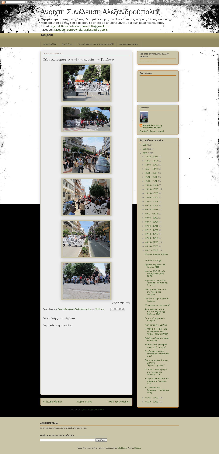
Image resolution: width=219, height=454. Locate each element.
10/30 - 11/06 (151, 185)
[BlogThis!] (114, 309)
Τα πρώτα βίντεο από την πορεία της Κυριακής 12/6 (156, 381)
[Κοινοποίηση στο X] (117, 309)
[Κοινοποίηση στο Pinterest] (123, 309)
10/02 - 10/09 (152, 201)
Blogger (137, 448)
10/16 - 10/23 (152, 193)
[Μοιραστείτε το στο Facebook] (120, 309)
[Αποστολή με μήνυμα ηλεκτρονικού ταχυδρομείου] (111, 309)
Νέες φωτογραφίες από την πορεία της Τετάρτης (155, 292)
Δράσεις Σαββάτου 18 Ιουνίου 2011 (155, 265)
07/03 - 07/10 (152, 238)
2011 (145, 153)
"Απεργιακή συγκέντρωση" (157, 305)
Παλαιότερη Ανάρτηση (118, 401)
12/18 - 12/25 (152, 156)
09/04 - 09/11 (151, 218)
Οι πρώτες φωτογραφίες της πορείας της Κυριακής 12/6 (156, 372)
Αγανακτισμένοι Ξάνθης (156, 325)
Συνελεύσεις (67, 44)
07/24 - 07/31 (152, 226)
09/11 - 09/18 (151, 214)
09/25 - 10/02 (152, 205)
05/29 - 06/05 (152, 402)
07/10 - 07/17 (152, 234)
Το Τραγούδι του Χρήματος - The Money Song (157, 390)
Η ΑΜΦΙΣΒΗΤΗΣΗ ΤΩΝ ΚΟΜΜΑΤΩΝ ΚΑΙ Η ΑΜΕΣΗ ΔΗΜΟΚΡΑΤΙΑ (156, 331)
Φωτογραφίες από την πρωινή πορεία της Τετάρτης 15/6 (155, 311)
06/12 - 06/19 (152, 250)
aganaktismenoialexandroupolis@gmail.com (80, 26)
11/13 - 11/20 (151, 177)
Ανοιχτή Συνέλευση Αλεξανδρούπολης (100, 12)
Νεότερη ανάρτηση (52, 401)
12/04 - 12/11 (151, 165)
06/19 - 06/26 (152, 246)
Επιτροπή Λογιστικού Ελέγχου (155, 319)
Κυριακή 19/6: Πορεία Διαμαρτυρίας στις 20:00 (155, 273)
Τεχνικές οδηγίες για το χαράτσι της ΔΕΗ (96, 44)
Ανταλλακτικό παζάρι (128, 44)
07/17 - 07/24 (152, 230)
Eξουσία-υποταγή (153, 260)
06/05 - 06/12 (152, 398)
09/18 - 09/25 (152, 209)
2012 (145, 149)
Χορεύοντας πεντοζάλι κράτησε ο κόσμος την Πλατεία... (156, 283)
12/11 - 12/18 (151, 160)
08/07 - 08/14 (152, 222)
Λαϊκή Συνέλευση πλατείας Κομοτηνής (157, 339)
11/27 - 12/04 (151, 169)
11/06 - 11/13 (151, 181)
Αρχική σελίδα (50, 44)
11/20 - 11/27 (151, 173)
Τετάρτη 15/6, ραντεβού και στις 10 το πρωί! (156, 345)
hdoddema (122, 448)
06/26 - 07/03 (152, 242)
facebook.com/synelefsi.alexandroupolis (81, 29)
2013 (145, 145)
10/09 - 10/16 (152, 197)
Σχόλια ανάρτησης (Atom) (92, 409)
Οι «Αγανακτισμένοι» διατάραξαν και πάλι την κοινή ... (157, 353)
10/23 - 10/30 (152, 189)
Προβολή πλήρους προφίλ (152, 131)
